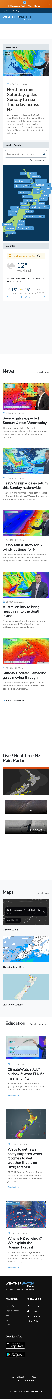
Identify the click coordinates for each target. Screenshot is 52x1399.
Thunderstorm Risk (13, 967)
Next (44, 296)
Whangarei (35, 177)
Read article (13, 1095)
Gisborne (47, 192)
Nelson (23, 204)
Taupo (36, 193)
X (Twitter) (35, 1311)
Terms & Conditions (19, 1377)
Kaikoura (29, 211)
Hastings (44, 199)
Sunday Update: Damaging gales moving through (24, 675)
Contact (17, 1380)
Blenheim (24, 207)
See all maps (43, 893)
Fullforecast (41, 291)
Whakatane (46, 189)
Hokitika (12, 215)
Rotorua (37, 189)
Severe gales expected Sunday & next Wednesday (25, 420)
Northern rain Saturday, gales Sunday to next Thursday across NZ (23, 99)
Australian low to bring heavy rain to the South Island (21, 611)
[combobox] (26, 154)
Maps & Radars (12, 1310)
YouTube (34, 1321)
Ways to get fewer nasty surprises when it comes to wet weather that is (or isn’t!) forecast (25, 1158)
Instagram (35, 1316)
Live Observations (13, 1004)
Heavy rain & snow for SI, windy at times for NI (23, 547)
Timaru (21, 221)
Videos (9, 1320)
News (8, 1315)
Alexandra (10, 228)
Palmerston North (31, 200)
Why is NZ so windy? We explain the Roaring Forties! (25, 1243)
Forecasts (10, 1306)
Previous (8, 296)
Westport (15, 208)
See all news (43, 372)
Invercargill (10, 233)
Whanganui (27, 197)
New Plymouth (24, 193)
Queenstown (7, 225)
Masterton (40, 203)
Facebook (35, 1306)
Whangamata (41, 181)
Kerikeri (33, 173)
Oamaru (21, 225)
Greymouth (13, 211)
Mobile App (29, 1380)
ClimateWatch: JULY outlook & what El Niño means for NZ (26, 1074)
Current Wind (10, 929)
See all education (38, 1024)
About (34, 1377)
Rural (8, 1325)
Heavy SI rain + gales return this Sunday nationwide (25, 485)
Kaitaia (23, 173)
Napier (45, 195)
